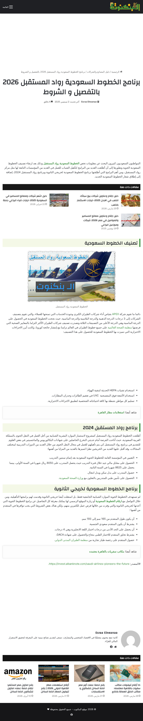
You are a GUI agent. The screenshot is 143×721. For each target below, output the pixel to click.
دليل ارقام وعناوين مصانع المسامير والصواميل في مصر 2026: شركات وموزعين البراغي (100, 220)
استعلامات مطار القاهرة (111, 412)
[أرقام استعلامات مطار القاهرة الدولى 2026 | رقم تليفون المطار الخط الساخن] (53, 673)
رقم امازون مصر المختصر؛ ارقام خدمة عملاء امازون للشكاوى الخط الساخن (20, 688)
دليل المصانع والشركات (98, 71)
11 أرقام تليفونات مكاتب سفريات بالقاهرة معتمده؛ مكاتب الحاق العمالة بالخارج (126, 688)
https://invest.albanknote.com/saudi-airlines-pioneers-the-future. (88, 563)
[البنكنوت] (125, 6)
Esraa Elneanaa (89, 101)
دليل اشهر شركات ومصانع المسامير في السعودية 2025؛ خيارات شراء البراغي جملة (25, 198)
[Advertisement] (71, 40)
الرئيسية (115, 71)
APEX (115, 314)
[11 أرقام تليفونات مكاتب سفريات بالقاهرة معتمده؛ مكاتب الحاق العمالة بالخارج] (125, 673)
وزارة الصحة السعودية (71, 478)
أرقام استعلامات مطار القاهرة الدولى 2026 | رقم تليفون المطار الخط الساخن (55, 688)
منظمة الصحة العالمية (120, 327)
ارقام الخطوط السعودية (109, 501)
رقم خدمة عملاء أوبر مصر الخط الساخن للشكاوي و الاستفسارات (91, 688)
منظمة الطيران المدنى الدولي (71, 540)
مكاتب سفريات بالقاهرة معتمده (106, 551)
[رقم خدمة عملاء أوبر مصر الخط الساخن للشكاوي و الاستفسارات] (89, 673)
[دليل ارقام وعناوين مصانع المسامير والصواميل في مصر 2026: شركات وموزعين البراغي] (130, 220)
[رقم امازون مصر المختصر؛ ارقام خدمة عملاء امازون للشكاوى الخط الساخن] (18, 673)
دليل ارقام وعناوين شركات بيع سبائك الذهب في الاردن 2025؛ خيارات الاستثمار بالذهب (97, 200)
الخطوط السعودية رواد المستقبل (61, 163)
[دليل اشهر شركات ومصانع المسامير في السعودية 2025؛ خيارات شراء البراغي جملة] (59, 200)
